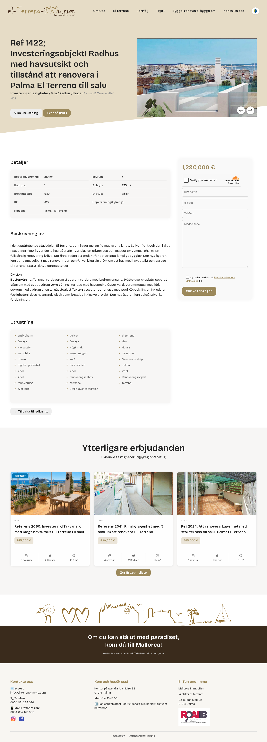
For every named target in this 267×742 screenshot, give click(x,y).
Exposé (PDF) (57, 113)
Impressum (118, 736)
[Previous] (241, 110)
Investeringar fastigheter (29, 93)
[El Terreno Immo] (41, 11)
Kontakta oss (233, 11)
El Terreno (121, 11)
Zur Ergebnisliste (133, 572)
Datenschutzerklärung (142, 736)
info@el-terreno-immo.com (28, 692)
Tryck (160, 11)
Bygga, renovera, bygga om (194, 11)
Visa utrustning (26, 113)
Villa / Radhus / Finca (66, 93)
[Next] (250, 110)
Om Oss (99, 11)
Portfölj (142, 11)
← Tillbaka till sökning (31, 411)
